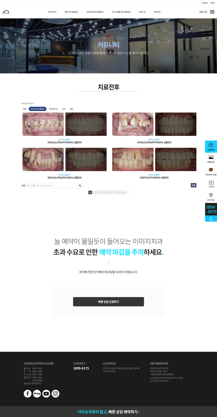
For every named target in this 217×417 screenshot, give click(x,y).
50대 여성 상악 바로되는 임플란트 (154, 177)
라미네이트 (53, 109)
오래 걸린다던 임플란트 (95, 11)
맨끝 (127, 192)
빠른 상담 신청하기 (108, 302)
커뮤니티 (142, 11)
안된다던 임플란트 (71, 11)
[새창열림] (28, 396)
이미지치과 (52, 11)
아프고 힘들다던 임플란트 (121, 11)
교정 (63, 109)
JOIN (212, 2)
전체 (24, 109)
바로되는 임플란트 (37, 109)
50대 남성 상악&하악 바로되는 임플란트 (64, 142)
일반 (71, 109)
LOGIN (204, 2)
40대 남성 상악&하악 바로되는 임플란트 (64, 177)
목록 (193, 185)
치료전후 (157, 11)
